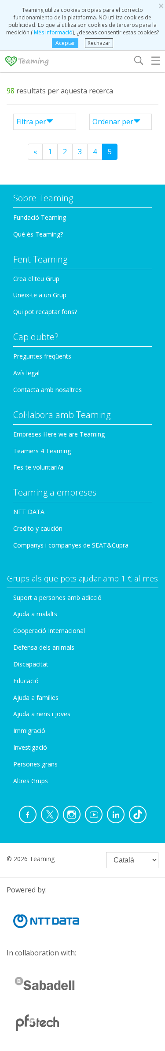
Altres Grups (30, 781)
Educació (26, 681)
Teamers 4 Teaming (42, 451)
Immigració (29, 730)
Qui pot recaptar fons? (45, 311)
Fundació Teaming (39, 217)
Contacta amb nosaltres (47, 389)
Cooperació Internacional (49, 630)
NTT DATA (28, 511)
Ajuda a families (36, 697)
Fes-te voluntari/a (38, 467)
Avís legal (26, 373)
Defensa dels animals (43, 647)
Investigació (30, 747)
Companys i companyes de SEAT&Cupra (70, 545)
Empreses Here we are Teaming (59, 434)
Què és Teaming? (38, 234)
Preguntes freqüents (42, 356)
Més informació (53, 32)
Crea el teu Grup (36, 278)
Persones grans (35, 764)
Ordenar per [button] (112, 121)
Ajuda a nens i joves (41, 714)
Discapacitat (30, 664)
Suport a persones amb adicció (57, 597)
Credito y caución (37, 528)
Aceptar (65, 43)
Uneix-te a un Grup (39, 295)
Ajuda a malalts (35, 614)
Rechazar (99, 43)
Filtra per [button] (31, 121)
